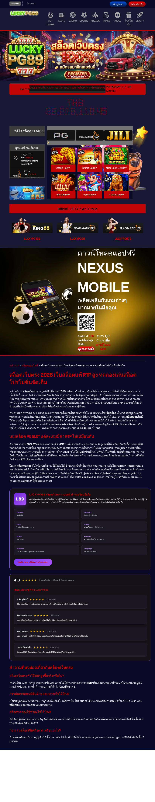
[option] (62, 76)
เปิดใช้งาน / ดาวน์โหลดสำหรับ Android (33, 562)
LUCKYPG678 (123, 238)
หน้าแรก (14, 365)
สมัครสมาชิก (137, 4)
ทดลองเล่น (63, 151)
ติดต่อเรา (31, 3)
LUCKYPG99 (77, 238)
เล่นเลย (63, 159)
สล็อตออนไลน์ (30, 365)
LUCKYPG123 (32, 238)
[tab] (61, 135)
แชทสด (15, 3)
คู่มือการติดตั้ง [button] (86, 348)
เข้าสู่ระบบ (118, 4)
